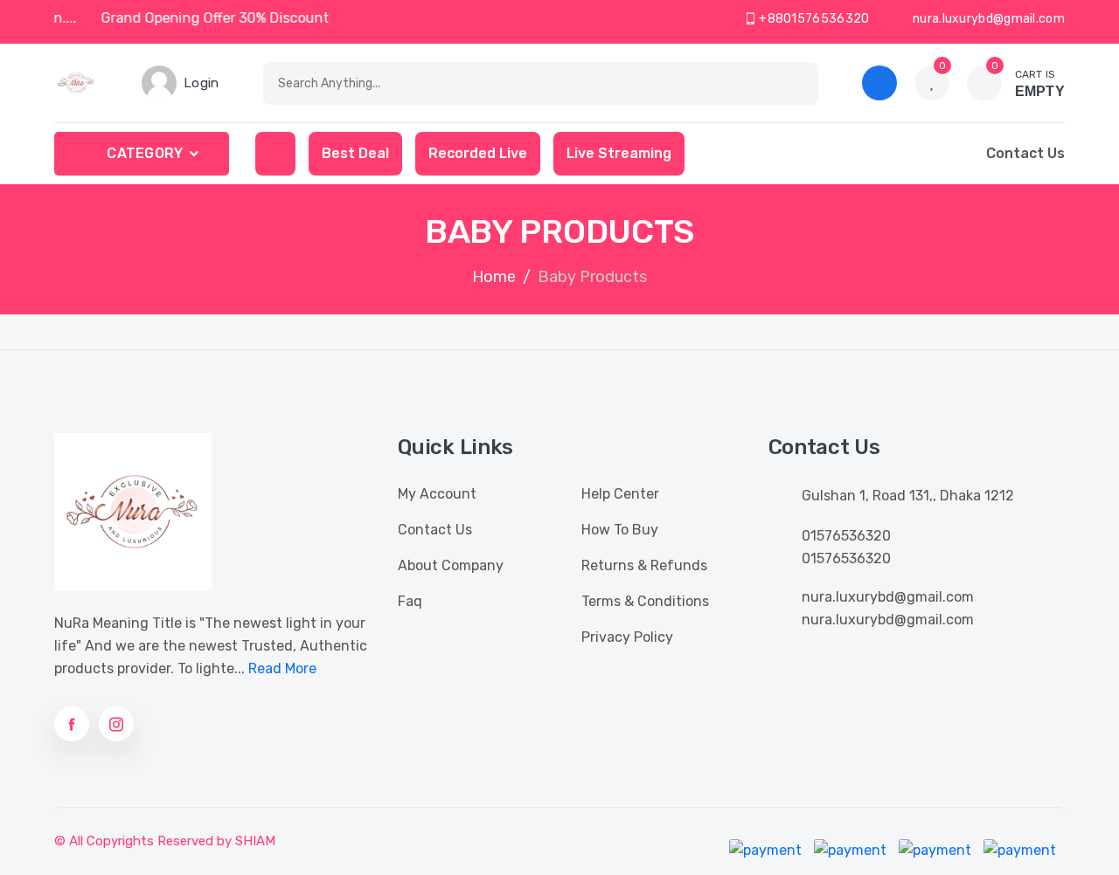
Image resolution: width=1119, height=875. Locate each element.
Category (145, 153)
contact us (1025, 153)
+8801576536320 (813, 18)
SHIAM (255, 841)
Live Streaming (618, 153)
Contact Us (435, 529)
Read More (282, 668)
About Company (451, 565)
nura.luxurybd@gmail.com (987, 18)
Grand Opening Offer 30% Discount (220, 18)
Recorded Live (477, 153)
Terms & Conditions (645, 601)
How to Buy (619, 529)
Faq (410, 601)
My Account (437, 494)
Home (494, 276)
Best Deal (355, 153)
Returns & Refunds (644, 565)
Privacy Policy (627, 637)
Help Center (620, 494)
